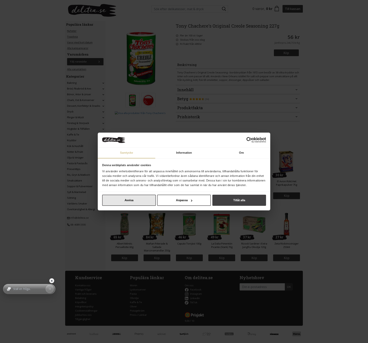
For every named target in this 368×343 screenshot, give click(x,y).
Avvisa (129, 200)
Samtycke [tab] (126, 152)
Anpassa (182, 200)
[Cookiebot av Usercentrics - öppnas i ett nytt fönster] (249, 140)
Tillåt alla (239, 200)
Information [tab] (184, 152)
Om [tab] (241, 152)
